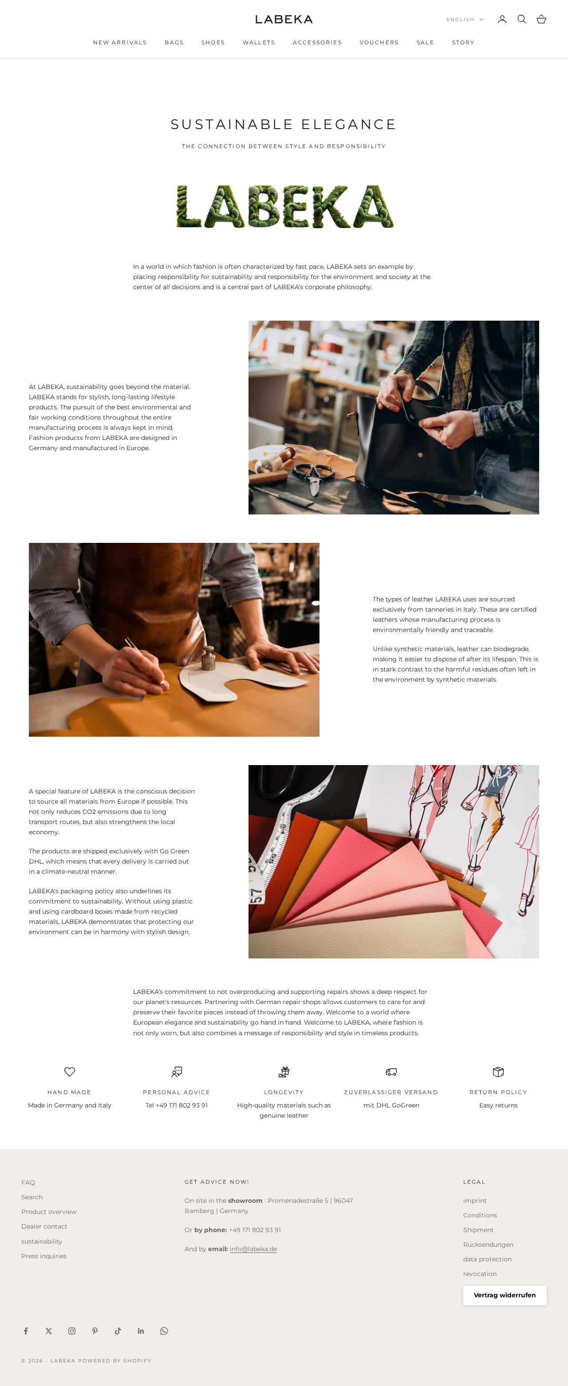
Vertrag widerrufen (505, 1295)
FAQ (28, 1182)
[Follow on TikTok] (118, 1331)
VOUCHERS (379, 42)
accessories (317, 42)
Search (32, 1197)
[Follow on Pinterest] (95, 1331)
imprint (475, 1201)
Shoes (213, 42)
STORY (463, 42)
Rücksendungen (488, 1245)
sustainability (41, 1241)
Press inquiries (44, 1256)
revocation (480, 1274)
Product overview (48, 1212)
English (460, 19)
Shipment (478, 1230)
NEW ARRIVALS (120, 42)
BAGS (174, 42)
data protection (487, 1259)
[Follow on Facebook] (25, 1331)
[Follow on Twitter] (48, 1331)
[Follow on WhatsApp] (164, 1331)
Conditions (480, 1215)
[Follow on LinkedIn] (141, 1331)
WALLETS (259, 42)
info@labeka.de (253, 1249)
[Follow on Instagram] (71, 1331)
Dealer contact (44, 1226)
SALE (425, 42)
